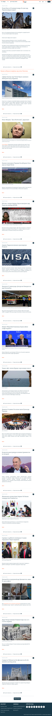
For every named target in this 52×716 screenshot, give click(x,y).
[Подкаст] (44, 707)
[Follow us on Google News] (27, 707)
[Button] (7, 67)
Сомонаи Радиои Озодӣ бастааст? (7, 708)
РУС (40, 1)
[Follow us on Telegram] (39, 707)
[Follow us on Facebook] (29, 707)
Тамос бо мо (3, 712)
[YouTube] (43, 1)
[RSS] (41, 707)
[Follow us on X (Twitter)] (37, 707)
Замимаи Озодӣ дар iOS (17, 708)
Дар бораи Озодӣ (4, 706)
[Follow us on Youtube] (32, 707)
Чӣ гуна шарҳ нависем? (5, 710)
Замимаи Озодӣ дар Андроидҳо (19, 706)
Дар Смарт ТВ (15, 710)
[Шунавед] (46, 1)
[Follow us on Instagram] (34, 707)
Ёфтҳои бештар (17, 698)
